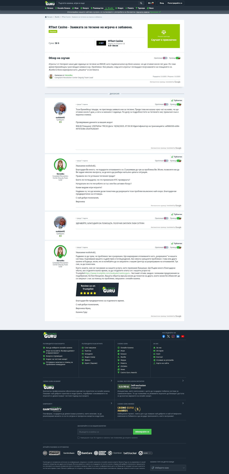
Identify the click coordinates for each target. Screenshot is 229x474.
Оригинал (158, 58)
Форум (120, 8)
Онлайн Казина (63, 8)
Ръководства (98, 8)
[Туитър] (168, 336)
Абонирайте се (142, 431)
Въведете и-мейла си (86, 430)
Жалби (110, 8)
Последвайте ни (169, 333)
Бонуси (86, 8)
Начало (50, 8)
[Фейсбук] (163, 336)
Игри (76, 8)
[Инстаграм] (173, 336)
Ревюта (131, 8)
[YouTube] (182, 336)
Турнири (141, 8)
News (151, 8)
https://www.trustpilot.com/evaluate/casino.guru (107, 273)
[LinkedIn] (178, 336)
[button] (168, 468)
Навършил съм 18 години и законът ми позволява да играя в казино (109, 438)
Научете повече (143, 12)
